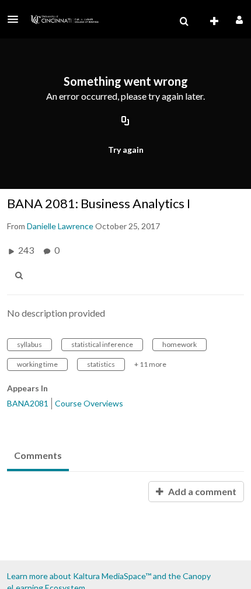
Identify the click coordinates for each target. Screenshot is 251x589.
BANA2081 (27, 403)
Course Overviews (89, 403)
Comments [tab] (38, 455)
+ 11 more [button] (150, 364)
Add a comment (201, 491)
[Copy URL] (125, 121)
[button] (16, 19)
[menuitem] (184, 21)
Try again (126, 150)
